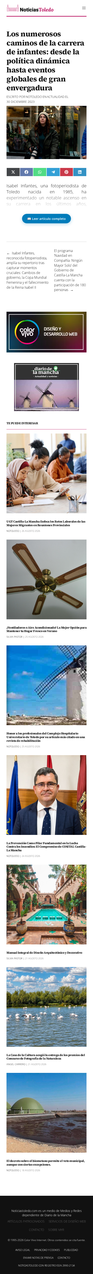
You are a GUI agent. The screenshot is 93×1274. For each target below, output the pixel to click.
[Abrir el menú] (84, 8)
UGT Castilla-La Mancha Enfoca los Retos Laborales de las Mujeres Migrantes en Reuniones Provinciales (45, 523)
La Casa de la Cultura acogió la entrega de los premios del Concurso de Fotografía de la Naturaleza (45, 1057)
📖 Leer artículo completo (46, 219)
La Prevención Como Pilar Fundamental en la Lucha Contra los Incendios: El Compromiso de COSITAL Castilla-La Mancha (46, 846)
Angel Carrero (15, 1064)
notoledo (34, 97)
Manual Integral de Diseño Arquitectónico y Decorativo (44, 953)
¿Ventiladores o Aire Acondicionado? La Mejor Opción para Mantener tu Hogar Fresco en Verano (46, 629)
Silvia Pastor (14, 636)
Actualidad (55, 97)
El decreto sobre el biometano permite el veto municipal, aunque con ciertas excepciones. (45, 1162)
